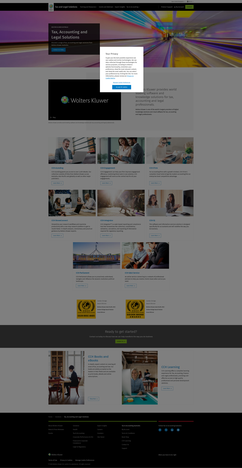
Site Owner (101, 437)
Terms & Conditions (128, 433)
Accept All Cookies (121, 87)
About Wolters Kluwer (55, 426)
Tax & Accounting (132, 7)
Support (124, 448)
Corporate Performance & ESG (83, 437)
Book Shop (125, 437)
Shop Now (93, 399)
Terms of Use (52, 460)
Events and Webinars (106, 7)
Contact (189, 7)
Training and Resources (88, 7)
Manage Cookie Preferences (121, 82)
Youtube (178, 429)
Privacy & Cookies (66, 460)
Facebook (159, 429)
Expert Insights (120, 7)
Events (50, 433)
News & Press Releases (56, 429)
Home (50, 417)
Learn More (56, 183)
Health (75, 429)
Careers (99, 429)
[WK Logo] (55, 454)
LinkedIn (172, 429)
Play (54, 117)
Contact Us (59, 50)
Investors (100, 433)
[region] (121, 69)
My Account (125, 429)
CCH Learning (126, 441)
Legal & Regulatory (79, 447)
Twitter (166, 429)
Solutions (58, 417)
